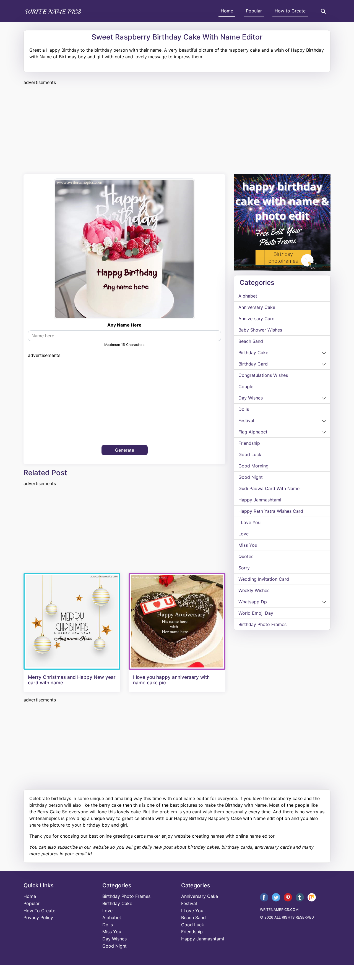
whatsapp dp (252, 601)
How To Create (39, 910)
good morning (253, 466)
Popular (254, 11)
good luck (249, 454)
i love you (249, 522)
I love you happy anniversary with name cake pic (171, 679)
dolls (243, 409)
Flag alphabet (252, 432)
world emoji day (255, 613)
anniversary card (256, 318)
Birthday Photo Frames (262, 624)
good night (250, 477)
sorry (244, 567)
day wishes (250, 398)
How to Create (290, 11)
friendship (249, 443)
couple (245, 386)
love (243, 534)
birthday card (253, 364)
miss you (247, 545)
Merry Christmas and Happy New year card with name (72, 679)
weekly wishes (253, 590)
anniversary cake (256, 307)
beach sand (250, 341)
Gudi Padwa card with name (269, 488)
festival (246, 420)
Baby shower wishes (260, 330)
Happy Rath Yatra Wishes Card (270, 511)
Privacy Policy (38, 917)
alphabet (247, 296)
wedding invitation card (263, 579)
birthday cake (253, 352)
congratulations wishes (263, 375)
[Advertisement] (177, 128)
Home (227, 11)
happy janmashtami (259, 500)
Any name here (124, 325)
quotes (245, 556)
